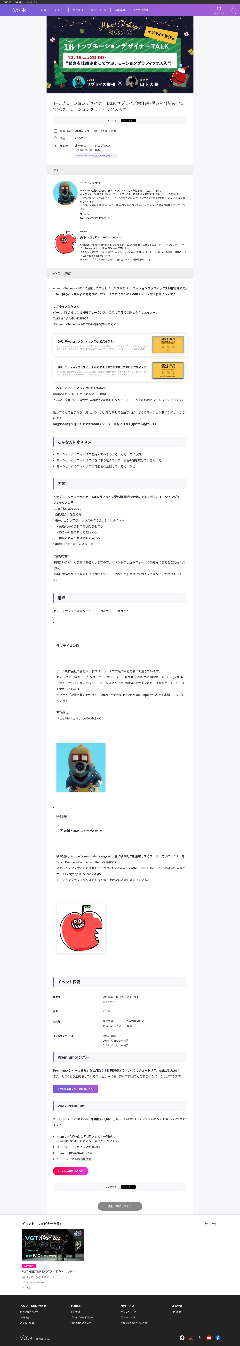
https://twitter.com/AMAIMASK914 (79, 718)
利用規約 (75, 1312)
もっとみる (210, 1223)
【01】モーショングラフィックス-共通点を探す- (85, 341)
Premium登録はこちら (70, 1171)
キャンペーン (98, 10)
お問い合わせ (27, 1317)
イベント (59, 10)
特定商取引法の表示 (81, 1322)
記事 (43, 10)
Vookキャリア (32, 2)
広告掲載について (29, 1312)
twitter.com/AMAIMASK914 (94, 217)
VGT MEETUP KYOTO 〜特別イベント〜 (49, 1271)
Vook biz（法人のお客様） (135, 1322)
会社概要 (176, 1312)
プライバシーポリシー (82, 1317)
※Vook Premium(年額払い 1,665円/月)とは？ (96, 155)
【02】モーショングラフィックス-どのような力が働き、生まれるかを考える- (101, 367)
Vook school (19, 2)
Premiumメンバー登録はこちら (75, 1089)
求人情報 (77, 10)
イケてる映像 (141, 10)
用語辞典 (119, 10)
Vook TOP (7, 2)
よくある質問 (27, 1322)
